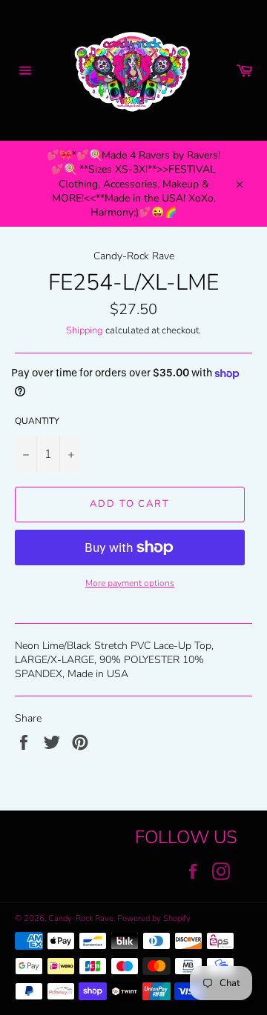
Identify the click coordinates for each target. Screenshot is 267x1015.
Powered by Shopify (154, 918)
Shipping (84, 330)
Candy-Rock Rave (80, 918)
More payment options (129, 583)
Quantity (37, 421)
